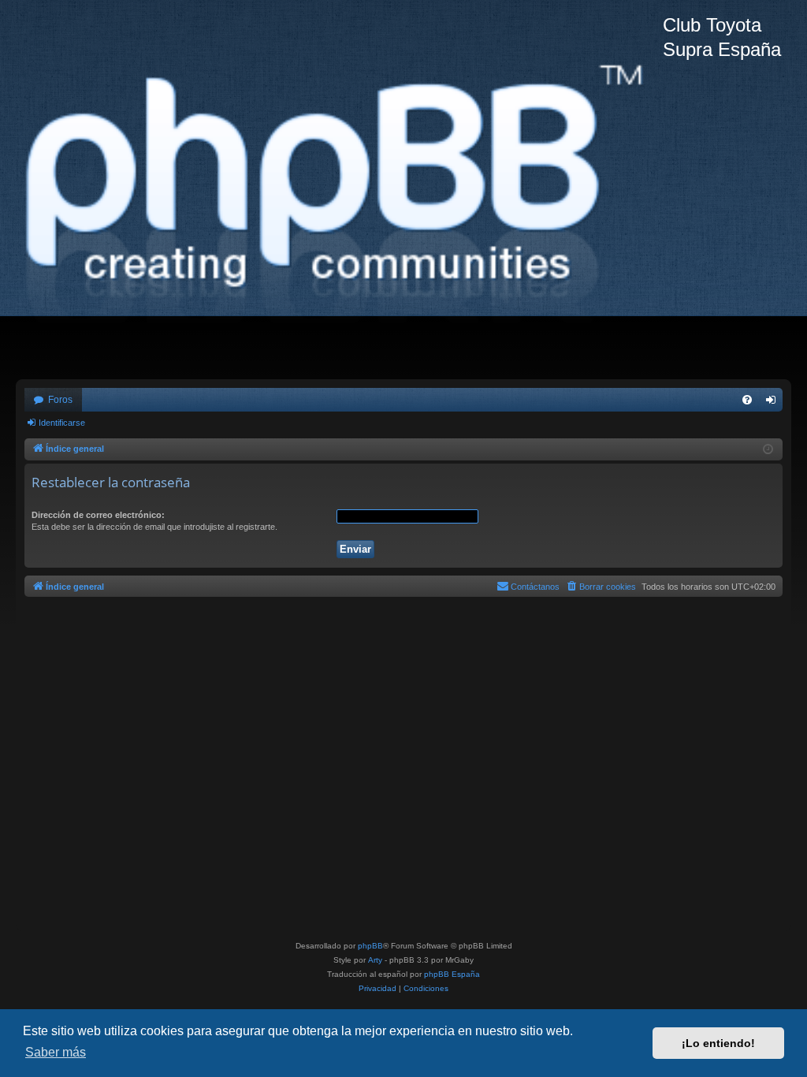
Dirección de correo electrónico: (98, 515)
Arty (375, 960)
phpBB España (452, 974)
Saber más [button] (55, 1052)
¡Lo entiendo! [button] (718, 1043)
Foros (60, 399)
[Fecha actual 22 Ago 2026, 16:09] (768, 450)
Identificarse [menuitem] (774, 403)
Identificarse (62, 422)
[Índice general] (339, 189)
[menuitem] (747, 400)
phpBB (370, 945)
